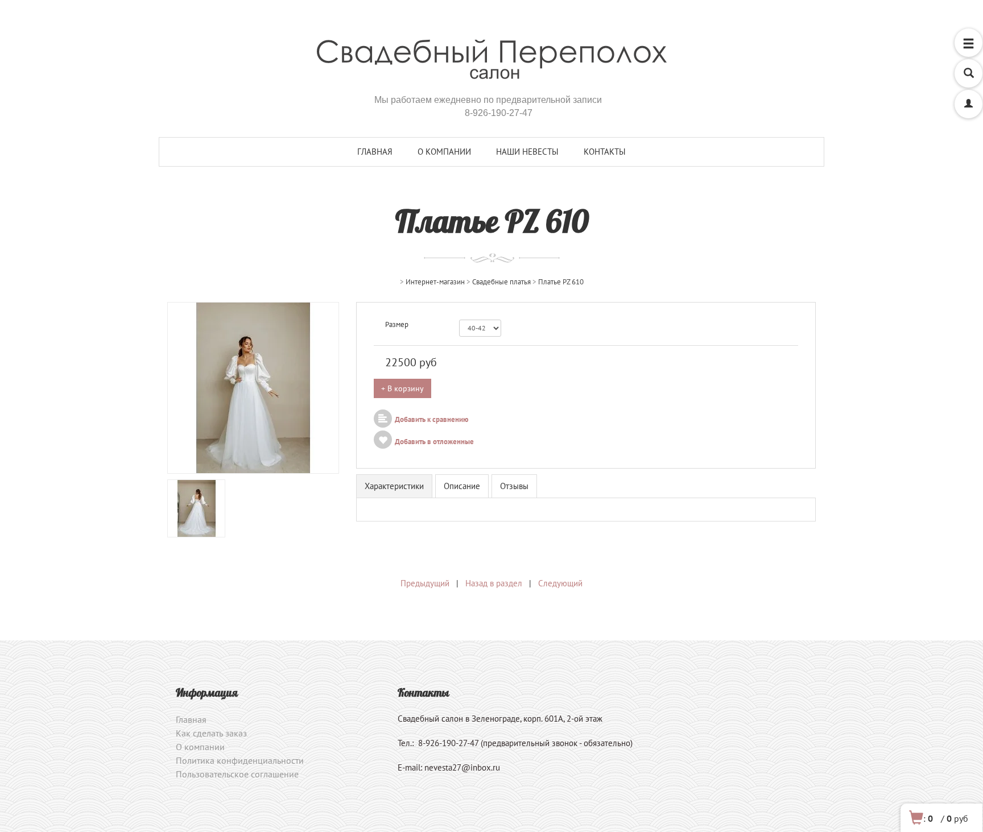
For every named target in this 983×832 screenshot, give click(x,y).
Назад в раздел (493, 583)
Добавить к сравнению (432, 419)
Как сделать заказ (211, 733)
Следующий (560, 583)
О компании (444, 151)
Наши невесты (527, 151)
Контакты (605, 151)
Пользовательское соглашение (237, 774)
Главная (375, 151)
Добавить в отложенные (434, 441)
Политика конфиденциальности (240, 760)
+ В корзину (402, 388)
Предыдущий (424, 583)
